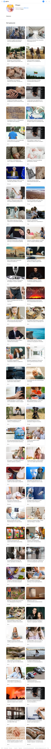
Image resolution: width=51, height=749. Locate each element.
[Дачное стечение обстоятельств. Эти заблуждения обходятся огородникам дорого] (15, 596)
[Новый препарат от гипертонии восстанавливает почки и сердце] (15, 396)
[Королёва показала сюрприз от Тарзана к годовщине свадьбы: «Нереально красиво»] (35, 616)
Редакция (20, 748)
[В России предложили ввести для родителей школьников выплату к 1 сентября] (15, 436)
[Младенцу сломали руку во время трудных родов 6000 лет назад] (15, 55)
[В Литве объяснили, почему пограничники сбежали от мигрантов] (35, 75)
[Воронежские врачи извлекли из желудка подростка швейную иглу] (35, 116)
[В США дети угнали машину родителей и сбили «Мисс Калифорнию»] (15, 376)
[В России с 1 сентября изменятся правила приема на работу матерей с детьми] (15, 456)
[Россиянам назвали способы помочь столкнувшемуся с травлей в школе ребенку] (15, 416)
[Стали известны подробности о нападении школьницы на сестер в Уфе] (35, 96)
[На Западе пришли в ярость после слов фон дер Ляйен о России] (15, 176)
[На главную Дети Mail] (7, 1)
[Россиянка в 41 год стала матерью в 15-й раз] (35, 376)
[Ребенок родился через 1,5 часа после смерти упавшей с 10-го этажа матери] (15, 736)
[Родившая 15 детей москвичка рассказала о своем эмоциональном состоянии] (35, 156)
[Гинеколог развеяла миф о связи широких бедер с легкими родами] (35, 516)
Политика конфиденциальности (40, 748)
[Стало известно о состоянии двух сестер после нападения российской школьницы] (15, 136)
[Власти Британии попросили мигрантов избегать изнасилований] (15, 256)
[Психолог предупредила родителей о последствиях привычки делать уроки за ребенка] (35, 536)
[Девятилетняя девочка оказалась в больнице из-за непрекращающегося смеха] (35, 35)
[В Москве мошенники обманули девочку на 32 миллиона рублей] (15, 236)
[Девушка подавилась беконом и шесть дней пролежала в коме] (35, 356)
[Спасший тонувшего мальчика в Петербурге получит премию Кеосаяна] (15, 276)
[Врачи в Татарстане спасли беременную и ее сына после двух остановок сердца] (15, 516)
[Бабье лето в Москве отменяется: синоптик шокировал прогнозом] (35, 556)
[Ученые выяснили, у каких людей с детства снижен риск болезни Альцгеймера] (35, 456)
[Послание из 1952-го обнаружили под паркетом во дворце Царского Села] (15, 116)
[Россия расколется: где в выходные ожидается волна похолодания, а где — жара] (35, 416)
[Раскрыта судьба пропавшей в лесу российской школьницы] (15, 35)
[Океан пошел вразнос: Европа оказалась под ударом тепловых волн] (35, 336)
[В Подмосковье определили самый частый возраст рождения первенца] (15, 476)
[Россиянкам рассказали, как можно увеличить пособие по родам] (15, 556)
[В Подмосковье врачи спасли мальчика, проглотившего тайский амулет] (35, 496)
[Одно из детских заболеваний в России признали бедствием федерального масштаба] (15, 316)
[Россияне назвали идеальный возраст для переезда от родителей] (35, 716)
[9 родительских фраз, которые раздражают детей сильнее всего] (15, 96)
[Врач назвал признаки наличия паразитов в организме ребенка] (15, 216)
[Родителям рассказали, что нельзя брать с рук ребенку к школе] (15, 676)
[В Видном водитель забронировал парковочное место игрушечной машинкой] (35, 676)
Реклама (10, 748)
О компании (6, 748)
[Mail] (4, 1)
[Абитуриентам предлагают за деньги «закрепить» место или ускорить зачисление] (35, 476)
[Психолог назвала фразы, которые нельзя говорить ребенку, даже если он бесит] (35, 236)
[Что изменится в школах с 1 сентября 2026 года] (15, 716)
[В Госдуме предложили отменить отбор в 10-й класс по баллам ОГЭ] (35, 316)
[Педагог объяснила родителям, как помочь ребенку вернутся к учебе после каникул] (15, 196)
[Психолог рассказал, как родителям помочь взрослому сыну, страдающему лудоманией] (15, 536)
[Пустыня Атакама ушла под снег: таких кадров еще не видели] (35, 196)
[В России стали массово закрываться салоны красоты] (15, 496)
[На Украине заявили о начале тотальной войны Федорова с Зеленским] (35, 276)
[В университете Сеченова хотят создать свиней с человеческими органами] (35, 736)
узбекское (25, 8)
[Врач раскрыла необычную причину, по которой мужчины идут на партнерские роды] (35, 576)
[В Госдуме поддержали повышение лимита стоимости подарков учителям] (15, 356)
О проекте (15, 748)
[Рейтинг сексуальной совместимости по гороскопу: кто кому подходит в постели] (35, 216)
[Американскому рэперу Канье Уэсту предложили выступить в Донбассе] (35, 296)
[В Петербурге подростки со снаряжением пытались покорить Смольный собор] (35, 136)
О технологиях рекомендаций (28, 748)
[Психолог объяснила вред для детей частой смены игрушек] (15, 576)
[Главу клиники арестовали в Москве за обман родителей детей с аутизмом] (35, 256)
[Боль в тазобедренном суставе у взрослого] (15, 296)
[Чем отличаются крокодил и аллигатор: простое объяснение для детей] (15, 656)
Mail (2, 748)
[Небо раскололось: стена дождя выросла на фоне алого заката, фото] (15, 696)
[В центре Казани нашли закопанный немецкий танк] (35, 176)
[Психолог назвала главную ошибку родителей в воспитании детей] (15, 636)
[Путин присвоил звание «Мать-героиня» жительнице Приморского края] (15, 336)
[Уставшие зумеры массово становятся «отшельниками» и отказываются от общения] (35, 656)
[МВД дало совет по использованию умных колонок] (35, 596)
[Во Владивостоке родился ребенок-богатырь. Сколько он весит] (15, 75)
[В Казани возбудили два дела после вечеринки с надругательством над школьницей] (35, 696)
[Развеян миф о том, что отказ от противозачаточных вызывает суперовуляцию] (35, 636)
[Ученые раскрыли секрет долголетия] (35, 436)
